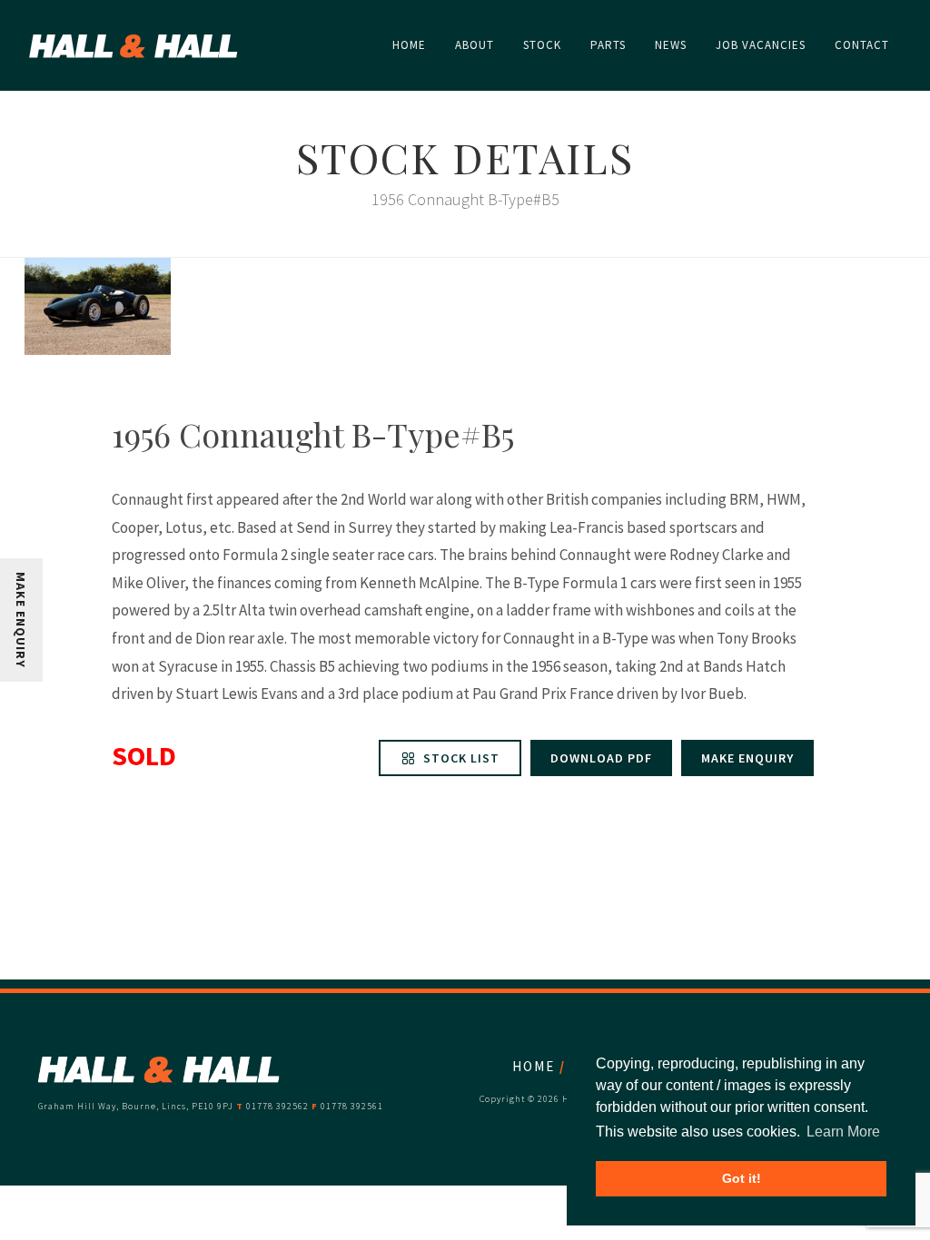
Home (533, 1066)
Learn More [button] (843, 1131)
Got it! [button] (741, 1178)
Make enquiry (747, 758)
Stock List (460, 758)
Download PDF (601, 758)
